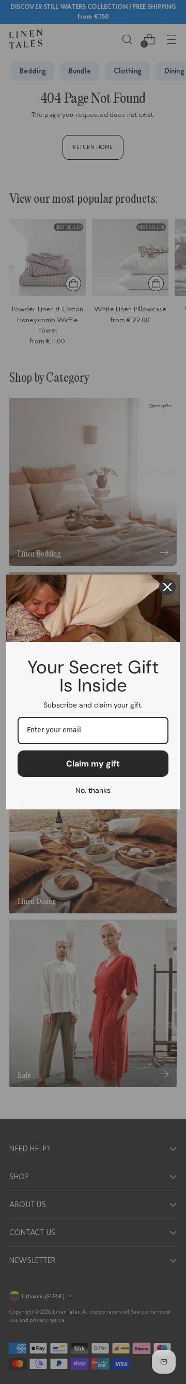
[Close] (167, 587)
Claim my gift (93, 763)
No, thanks (93, 790)
